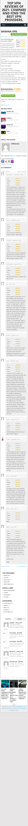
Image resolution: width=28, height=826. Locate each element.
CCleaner (6, 592)
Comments (8, 619)
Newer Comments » (22, 171)
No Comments (10, 113)
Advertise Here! (14, 710)
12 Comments (10, 120)
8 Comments (9, 133)
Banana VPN (7, 105)
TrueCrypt (6, 597)
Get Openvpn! (7, 594)
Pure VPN (6, 577)
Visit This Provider (19, 36)
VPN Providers (4, 36)
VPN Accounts (7, 579)
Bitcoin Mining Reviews (9, 590)
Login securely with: (7, 159)
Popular (20, 619)
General (5, 605)
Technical (6, 609)
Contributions (7, 603)
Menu (3, 25)
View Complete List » (8, 584)
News (5, 607)
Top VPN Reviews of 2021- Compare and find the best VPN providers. (14, 11)
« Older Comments (5, 171)
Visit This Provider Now (19, 34)
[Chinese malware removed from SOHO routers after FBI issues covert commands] (23, 684)
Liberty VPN (6, 582)
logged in (12, 156)
